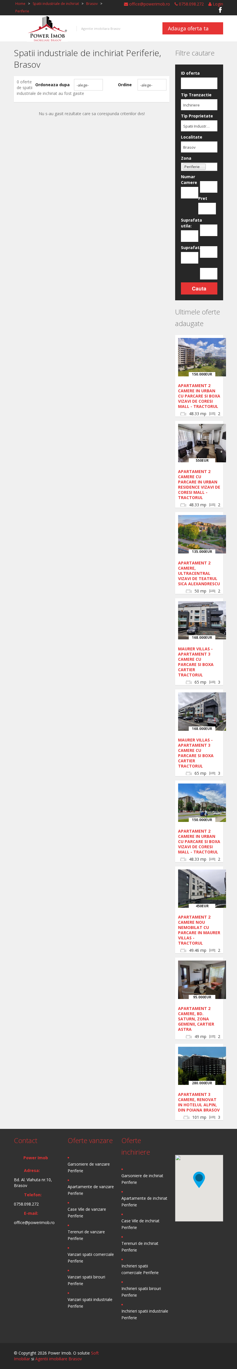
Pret (202, 198)
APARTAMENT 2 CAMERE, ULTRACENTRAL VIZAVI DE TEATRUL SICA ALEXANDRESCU (199, 573)
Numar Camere (189, 179)
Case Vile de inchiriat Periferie (140, 1224)
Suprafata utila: (189, 223)
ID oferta (190, 73)
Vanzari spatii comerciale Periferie (91, 1258)
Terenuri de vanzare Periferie (86, 1235)
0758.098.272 (191, 4)
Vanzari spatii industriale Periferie (90, 1303)
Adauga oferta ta (188, 28)
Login (217, 4)
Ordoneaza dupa (52, 84)
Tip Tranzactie (196, 94)
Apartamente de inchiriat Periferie (144, 1201)
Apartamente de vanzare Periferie (91, 1190)
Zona (186, 158)
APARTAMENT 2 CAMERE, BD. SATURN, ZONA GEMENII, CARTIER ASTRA (196, 1019)
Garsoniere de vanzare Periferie (89, 1167)
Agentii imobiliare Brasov (58, 1358)
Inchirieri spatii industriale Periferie (144, 1314)
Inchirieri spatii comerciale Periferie (140, 1269)
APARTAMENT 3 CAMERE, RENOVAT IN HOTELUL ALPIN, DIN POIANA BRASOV (199, 1102)
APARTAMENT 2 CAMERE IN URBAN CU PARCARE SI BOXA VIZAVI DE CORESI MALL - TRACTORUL (199, 396)
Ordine (125, 84)
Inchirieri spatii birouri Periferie (141, 1292)
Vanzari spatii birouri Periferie (86, 1280)
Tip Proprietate (197, 116)
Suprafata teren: (189, 247)
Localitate (191, 137)
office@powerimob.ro (149, 4)
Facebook (220, 10)
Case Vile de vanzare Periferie (87, 1212)
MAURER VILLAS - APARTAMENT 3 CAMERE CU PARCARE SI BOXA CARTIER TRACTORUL (196, 662)
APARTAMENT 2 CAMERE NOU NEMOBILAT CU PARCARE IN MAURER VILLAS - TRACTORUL (199, 930)
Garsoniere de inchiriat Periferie (142, 1179)
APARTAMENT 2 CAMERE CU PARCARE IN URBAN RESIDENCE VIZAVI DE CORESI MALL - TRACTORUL (199, 484)
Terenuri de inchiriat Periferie (139, 1247)
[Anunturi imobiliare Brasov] (47, 28)
